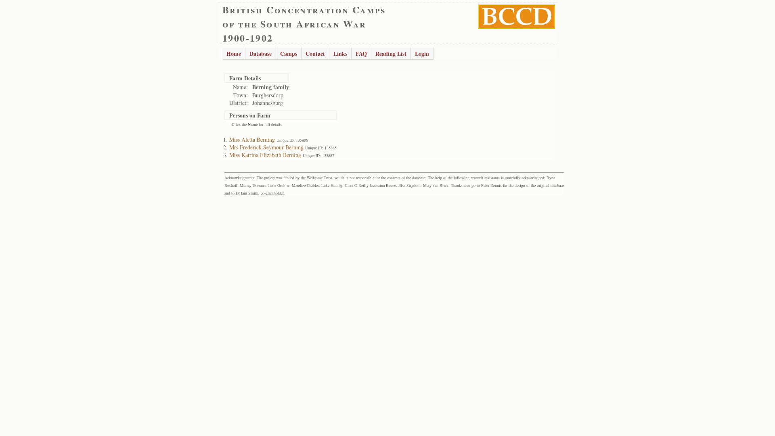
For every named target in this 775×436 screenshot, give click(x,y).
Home (233, 53)
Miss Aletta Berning (252, 139)
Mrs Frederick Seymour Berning (266, 147)
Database (260, 53)
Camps (288, 53)
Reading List (390, 53)
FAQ (361, 53)
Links (340, 53)
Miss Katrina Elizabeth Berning (265, 155)
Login (422, 53)
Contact (315, 53)
